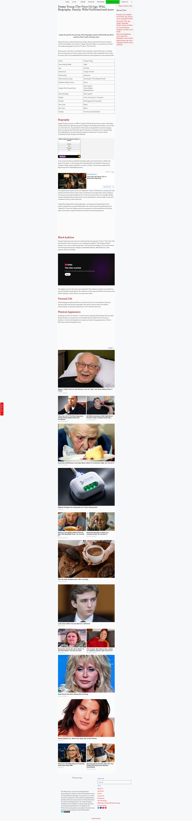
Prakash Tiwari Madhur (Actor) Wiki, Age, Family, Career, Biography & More (125, 16)
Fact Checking (102, 800)
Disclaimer (101, 798)
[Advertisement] (86, 22)
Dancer (83, 2)
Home (67, 2)
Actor (74, 2)
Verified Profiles (112, 2)
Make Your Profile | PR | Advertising (109, 803)
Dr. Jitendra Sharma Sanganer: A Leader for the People (125, 29)
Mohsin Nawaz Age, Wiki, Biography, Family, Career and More (125, 42)
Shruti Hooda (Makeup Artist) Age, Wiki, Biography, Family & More (125, 36)
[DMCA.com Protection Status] (65, 812)
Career (100, 793)
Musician (91, 2)
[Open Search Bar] (132, 2)
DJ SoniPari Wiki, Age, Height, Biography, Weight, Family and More (125, 23)
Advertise (101, 791)
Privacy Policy (102, 805)
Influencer (100, 2)
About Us (100, 788)
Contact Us (124, 2)
